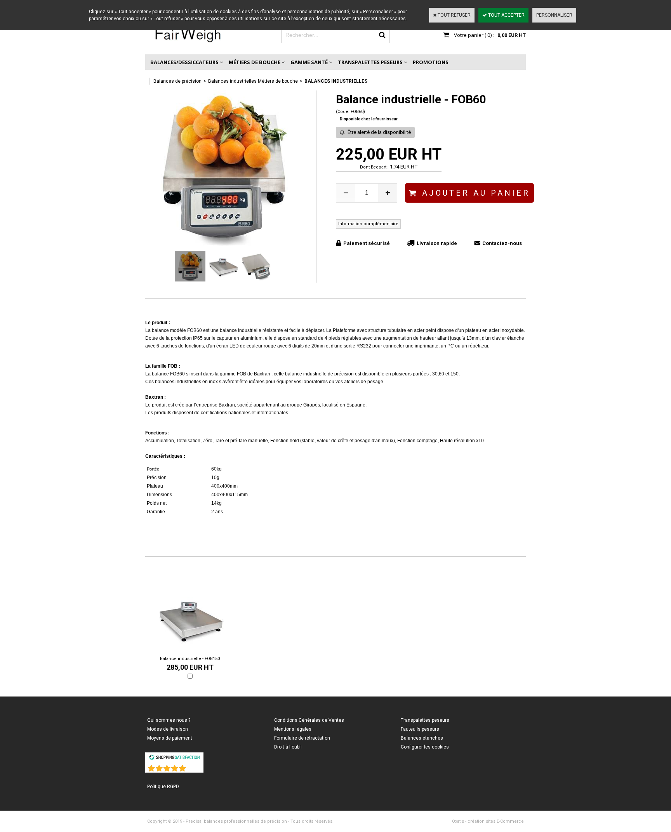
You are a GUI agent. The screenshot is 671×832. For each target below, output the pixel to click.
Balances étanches (422, 738)
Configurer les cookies (425, 747)
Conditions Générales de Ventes (309, 720)
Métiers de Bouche (254, 62)
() (195, 766)
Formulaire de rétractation (302, 738)
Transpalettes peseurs (370, 62)
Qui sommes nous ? (168, 720)
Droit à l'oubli (288, 747)
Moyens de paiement (169, 738)
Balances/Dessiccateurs (184, 62)
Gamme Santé (309, 62)
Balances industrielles (335, 81)
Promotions (430, 62)
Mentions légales (292, 729)
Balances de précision (177, 81)
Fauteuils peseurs (420, 729)
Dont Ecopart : (374, 167)
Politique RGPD (163, 786)
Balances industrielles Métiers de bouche (253, 81)
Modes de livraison (167, 729)
